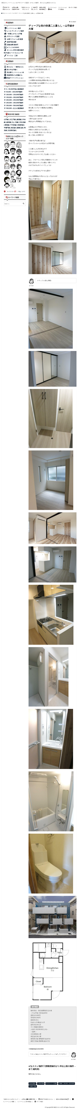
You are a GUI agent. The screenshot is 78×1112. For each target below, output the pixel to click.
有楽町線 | (21, 125)
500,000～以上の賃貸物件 (15, 108)
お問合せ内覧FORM (28, 1099)
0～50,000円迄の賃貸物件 (15, 89)
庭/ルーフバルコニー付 (15, 53)
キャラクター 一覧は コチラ (15, 191)
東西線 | (7, 125)
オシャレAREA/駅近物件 (15, 50)
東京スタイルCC (58, 1107)
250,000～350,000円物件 (14, 103)
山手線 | (7, 119)
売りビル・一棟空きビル (15, 67)
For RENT (33, 1083)
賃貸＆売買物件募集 (42, 8)
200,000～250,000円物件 (14, 100)
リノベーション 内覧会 (62, 8)
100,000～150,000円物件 (14, 94)
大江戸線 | (13, 119)
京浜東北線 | (12, 130)
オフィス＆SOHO (12, 47)
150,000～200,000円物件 (14, 97)
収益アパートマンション (15, 78)
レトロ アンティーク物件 (15, 31)
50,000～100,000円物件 (14, 92)
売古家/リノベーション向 (15, 72)
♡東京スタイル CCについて (25, 8)
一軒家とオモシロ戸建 (14, 34)
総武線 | (9, 122)
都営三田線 (33, 1086)
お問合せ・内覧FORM (15, 8)
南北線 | (14, 128)
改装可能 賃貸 (11, 42)
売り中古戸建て (12, 69)
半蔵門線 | (7, 128)
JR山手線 (41, 1083)
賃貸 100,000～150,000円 (67, 1083)
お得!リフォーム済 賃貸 (14, 39)
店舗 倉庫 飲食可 (12, 44)
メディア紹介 (73, 7)
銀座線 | (20, 119)
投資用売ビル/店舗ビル (14, 75)
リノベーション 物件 (14, 28)
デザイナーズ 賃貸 (52, 1083)
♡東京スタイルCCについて (10, 1099)
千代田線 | (14, 125)
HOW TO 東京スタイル (6, 8)
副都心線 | (20, 128)
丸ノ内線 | (16, 122)
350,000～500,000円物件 (14, 105)
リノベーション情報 (52, 8)
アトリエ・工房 (12, 55)
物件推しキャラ (34, 8)
